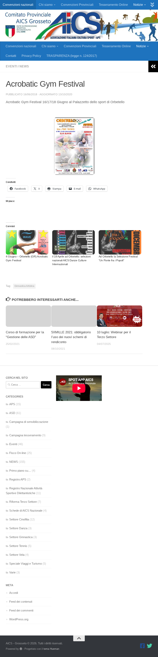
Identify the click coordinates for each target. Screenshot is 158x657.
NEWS (24, 66)
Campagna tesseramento (25, 435)
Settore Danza (18, 528)
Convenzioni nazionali (18, 4)
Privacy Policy (31, 55)
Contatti (11, 55)
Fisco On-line (17, 453)
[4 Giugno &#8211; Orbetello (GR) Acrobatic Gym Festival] (27, 242)
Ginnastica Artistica (24, 286)
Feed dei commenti (21, 610)
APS (12, 404)
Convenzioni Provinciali (77, 4)
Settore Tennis (18, 546)
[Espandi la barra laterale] (153, 66)
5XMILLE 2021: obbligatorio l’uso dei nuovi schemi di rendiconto (71, 337)
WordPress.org (18, 619)
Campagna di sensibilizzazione (28, 421)
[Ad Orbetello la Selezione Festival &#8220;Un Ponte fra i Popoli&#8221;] (120, 242)
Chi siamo (46, 4)
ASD (12, 413)
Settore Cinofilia (19, 519)
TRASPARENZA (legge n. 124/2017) (71, 55)
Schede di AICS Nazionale (25, 510)
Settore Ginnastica (21, 537)
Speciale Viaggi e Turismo (25, 563)
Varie (12, 572)
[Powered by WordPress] (21, 649)
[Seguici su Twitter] (149, 646)
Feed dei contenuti (20, 601)
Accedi (13, 592)
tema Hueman (51, 648)
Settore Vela (16, 554)
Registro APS (17, 479)
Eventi (11, 66)
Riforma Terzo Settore (23, 501)
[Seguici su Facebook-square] (142, 646)
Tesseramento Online (113, 4)
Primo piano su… (20, 470)
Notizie (138, 4)
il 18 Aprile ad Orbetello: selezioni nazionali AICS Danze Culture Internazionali (71, 260)
